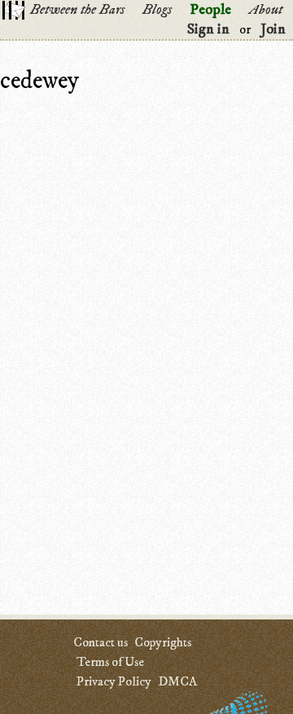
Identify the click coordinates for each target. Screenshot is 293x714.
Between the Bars (77, 10)
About (265, 10)
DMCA (177, 681)
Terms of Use (110, 662)
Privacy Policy (114, 681)
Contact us (100, 642)
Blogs (157, 10)
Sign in (208, 29)
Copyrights (162, 642)
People (210, 10)
